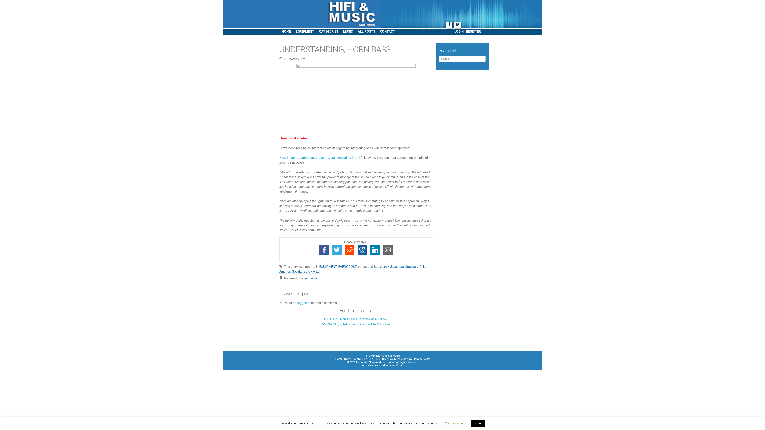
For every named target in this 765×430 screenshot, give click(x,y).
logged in (303, 303)
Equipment (305, 31)
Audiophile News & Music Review (382, 14)
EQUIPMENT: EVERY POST (338, 267)
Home (286, 31)
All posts (366, 31)
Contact (387, 31)
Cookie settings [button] (455, 423)
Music (348, 31)
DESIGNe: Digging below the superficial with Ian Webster (354, 324)
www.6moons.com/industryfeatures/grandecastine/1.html (319, 158)
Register (473, 31)
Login (459, 31)
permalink (311, 278)
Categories (328, 31)
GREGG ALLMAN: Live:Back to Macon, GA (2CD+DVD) (357, 318)
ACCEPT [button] (478, 423)
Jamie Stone (396, 365)
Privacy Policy (422, 358)
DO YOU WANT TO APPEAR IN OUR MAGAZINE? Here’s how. (378, 358)
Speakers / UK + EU (306, 271)
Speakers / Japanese (389, 267)
